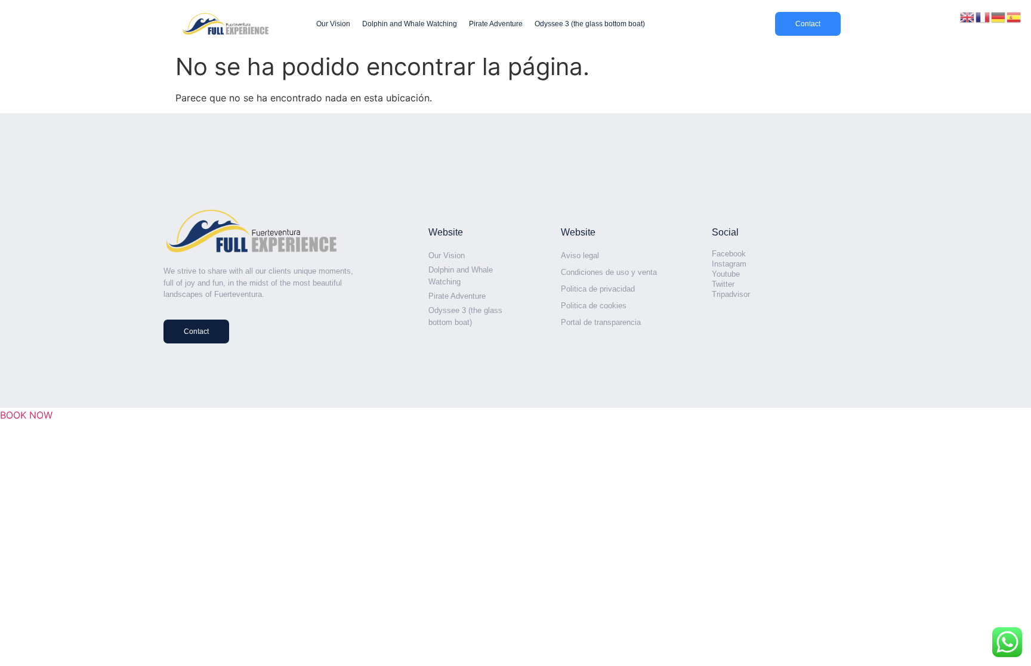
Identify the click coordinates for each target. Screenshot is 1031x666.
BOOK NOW (26, 415)
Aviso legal (580, 255)
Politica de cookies (593, 305)
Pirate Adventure (496, 24)
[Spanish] (1014, 16)
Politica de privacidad (598, 288)
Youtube (726, 274)
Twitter (723, 284)
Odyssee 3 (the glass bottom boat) (590, 24)
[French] (983, 16)
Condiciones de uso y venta (609, 272)
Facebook (729, 253)
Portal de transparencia (601, 322)
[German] (999, 16)
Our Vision (333, 24)
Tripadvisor (731, 294)
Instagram (729, 263)
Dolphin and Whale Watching (409, 24)
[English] (968, 16)
